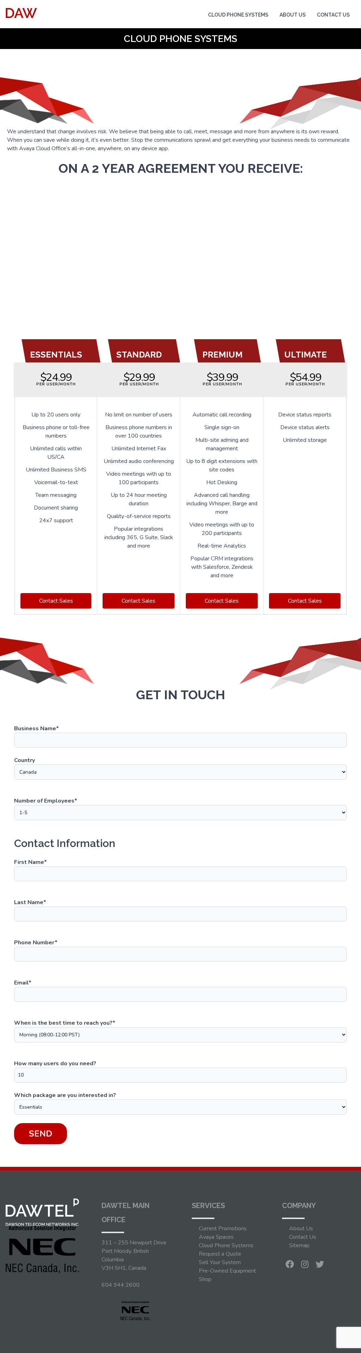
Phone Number (35, 942)
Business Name (36, 728)
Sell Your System (220, 1262)
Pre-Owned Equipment (227, 1271)
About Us (293, 15)
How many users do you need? (55, 1063)
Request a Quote (220, 1254)
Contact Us (333, 15)
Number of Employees (45, 801)
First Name (30, 862)
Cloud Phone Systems (238, 15)
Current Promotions (223, 1228)
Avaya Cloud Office (233, 32)
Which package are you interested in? (65, 1095)
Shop (205, 1279)
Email (22, 983)
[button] (55, 601)
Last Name (30, 902)
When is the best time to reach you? (64, 1023)
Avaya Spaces (216, 1237)
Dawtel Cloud (227, 48)
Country (24, 760)
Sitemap (299, 1245)
